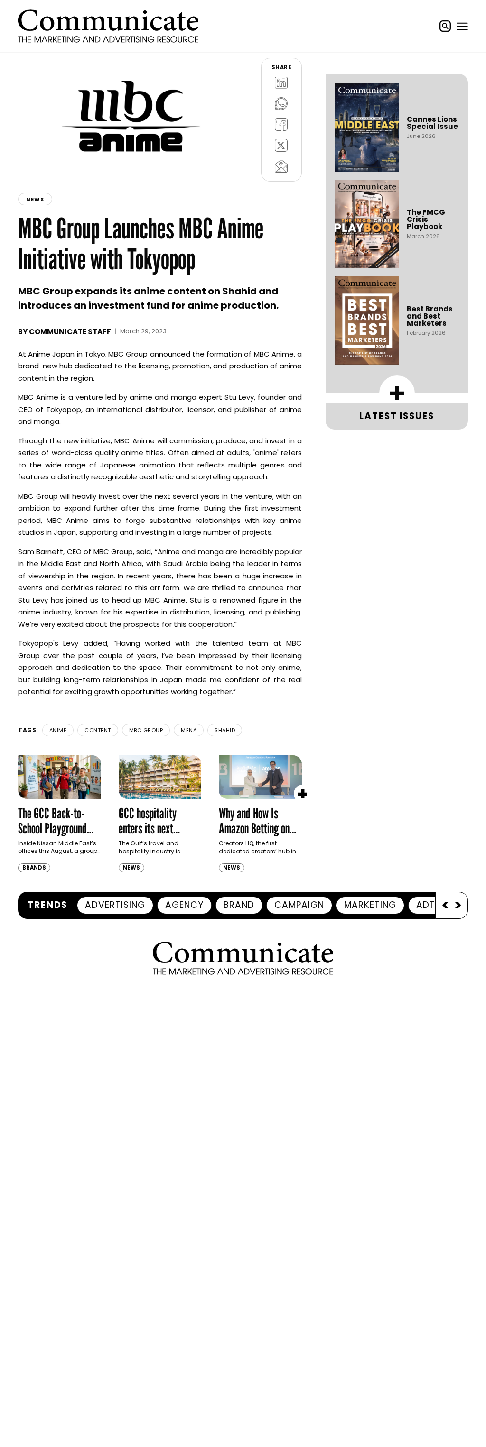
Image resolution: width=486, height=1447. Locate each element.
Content (97, 730)
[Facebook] (281, 125)
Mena (188, 730)
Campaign (299, 904)
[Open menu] (462, 26)
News (35, 199)
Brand (239, 904)
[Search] (445, 26)
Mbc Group (146, 730)
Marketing (370, 904)
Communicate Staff (70, 332)
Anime (58, 730)
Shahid (225, 730)
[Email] (281, 166)
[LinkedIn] (281, 83)
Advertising (115, 904)
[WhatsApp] (281, 104)
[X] (281, 145)
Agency (184, 904)
